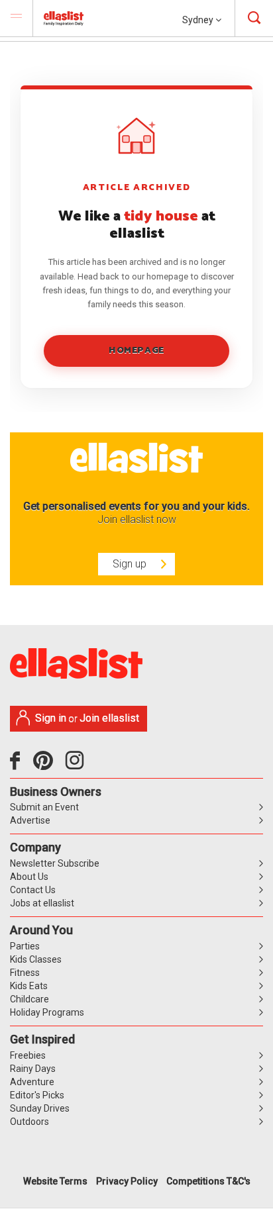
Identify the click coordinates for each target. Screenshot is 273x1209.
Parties (25, 946)
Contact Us (33, 890)
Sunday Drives (40, 1108)
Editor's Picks (37, 1095)
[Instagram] (77, 765)
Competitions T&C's (208, 1181)
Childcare (29, 999)
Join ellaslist (109, 718)
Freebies (28, 1055)
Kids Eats (29, 986)
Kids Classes (36, 959)
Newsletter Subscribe (54, 863)
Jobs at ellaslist (42, 903)
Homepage (136, 350)
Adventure (32, 1082)
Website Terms (55, 1181)
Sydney (198, 20)
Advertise (30, 820)
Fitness (25, 972)
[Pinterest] (48, 765)
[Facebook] (18, 765)
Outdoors (29, 1121)
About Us (29, 876)
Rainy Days (33, 1068)
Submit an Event (44, 807)
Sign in (50, 718)
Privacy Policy (127, 1181)
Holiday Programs (47, 1012)
